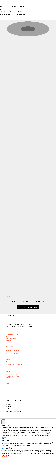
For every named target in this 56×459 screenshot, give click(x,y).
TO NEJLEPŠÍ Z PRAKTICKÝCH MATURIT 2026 (24, 100)
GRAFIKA (8, 342)
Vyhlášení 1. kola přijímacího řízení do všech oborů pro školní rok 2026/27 (26, 284)
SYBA (25, 324)
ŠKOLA (7, 361)
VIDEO (7, 345)
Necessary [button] (4, 437)
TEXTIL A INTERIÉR (11, 338)
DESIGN (8, 343)
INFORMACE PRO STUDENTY (14, 363)
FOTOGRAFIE (9, 346)
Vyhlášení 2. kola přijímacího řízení (22, 192)
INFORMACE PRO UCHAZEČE (14, 364)
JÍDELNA (8, 371)
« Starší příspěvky (10, 297)
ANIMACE (8, 340)
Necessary (6, 439)
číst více (9, 63)
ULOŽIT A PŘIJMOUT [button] (7, 456)
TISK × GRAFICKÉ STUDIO (13, 374)
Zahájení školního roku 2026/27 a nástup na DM (28, 54)
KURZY (8, 378)
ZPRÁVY (8, 360)
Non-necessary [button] (5, 447)
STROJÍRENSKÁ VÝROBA (12, 376)
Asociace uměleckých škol (20, 326)
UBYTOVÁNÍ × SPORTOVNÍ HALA (15, 373)
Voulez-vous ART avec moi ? (19, 238)
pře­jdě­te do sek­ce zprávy (28, 307)
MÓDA (7, 337)
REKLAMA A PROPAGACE (13, 353)
